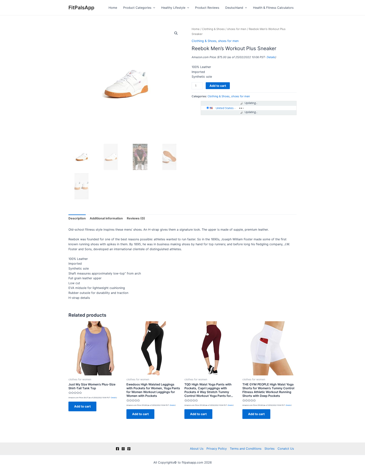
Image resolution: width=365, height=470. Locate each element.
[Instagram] (123, 448)
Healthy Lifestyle (173, 7)
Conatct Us (286, 448)
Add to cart (217, 86)
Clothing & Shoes (213, 29)
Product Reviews (207, 7)
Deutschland (234, 7)
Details (271, 57)
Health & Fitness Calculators (273, 7)
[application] (153, 7)
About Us (196, 448)
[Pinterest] (129, 448)
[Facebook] (117, 448)
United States (225, 108)
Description (77, 218)
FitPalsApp (81, 7)
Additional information (106, 218)
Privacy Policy (216, 448)
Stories (269, 448)
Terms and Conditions (245, 448)
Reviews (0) (136, 218)
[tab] (77, 218)
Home (113, 7)
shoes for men (236, 29)
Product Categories (137, 7)
